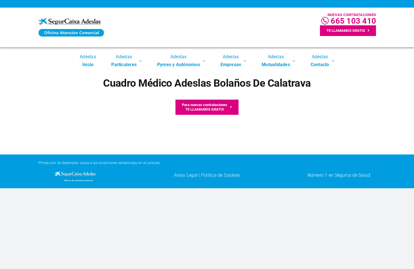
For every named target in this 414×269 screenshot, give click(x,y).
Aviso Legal (186, 175)
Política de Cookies (220, 175)
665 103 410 (352, 21)
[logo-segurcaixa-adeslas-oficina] (71, 20)
